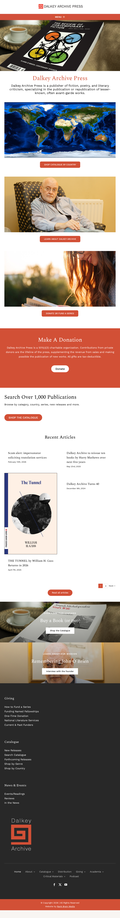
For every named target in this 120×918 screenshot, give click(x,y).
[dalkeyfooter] (21, 819)
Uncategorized (30, 519)
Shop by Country (14, 768)
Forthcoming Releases (17, 759)
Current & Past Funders (18, 724)
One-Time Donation (16, 715)
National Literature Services (21, 720)
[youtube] (65, 884)
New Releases (12, 750)
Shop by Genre (13, 763)
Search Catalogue (15, 754)
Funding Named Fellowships (21, 711)
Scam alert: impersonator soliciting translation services (27, 455)
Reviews (9, 798)
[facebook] (54, 884)
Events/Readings (14, 793)
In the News (11, 802)
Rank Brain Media (66, 906)
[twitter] (60, 884)
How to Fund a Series (17, 706)
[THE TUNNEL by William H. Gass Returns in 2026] (31, 513)
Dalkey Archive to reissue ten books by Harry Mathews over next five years (86, 457)
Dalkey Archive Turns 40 (83, 484)
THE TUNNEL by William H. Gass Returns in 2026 (30, 563)
